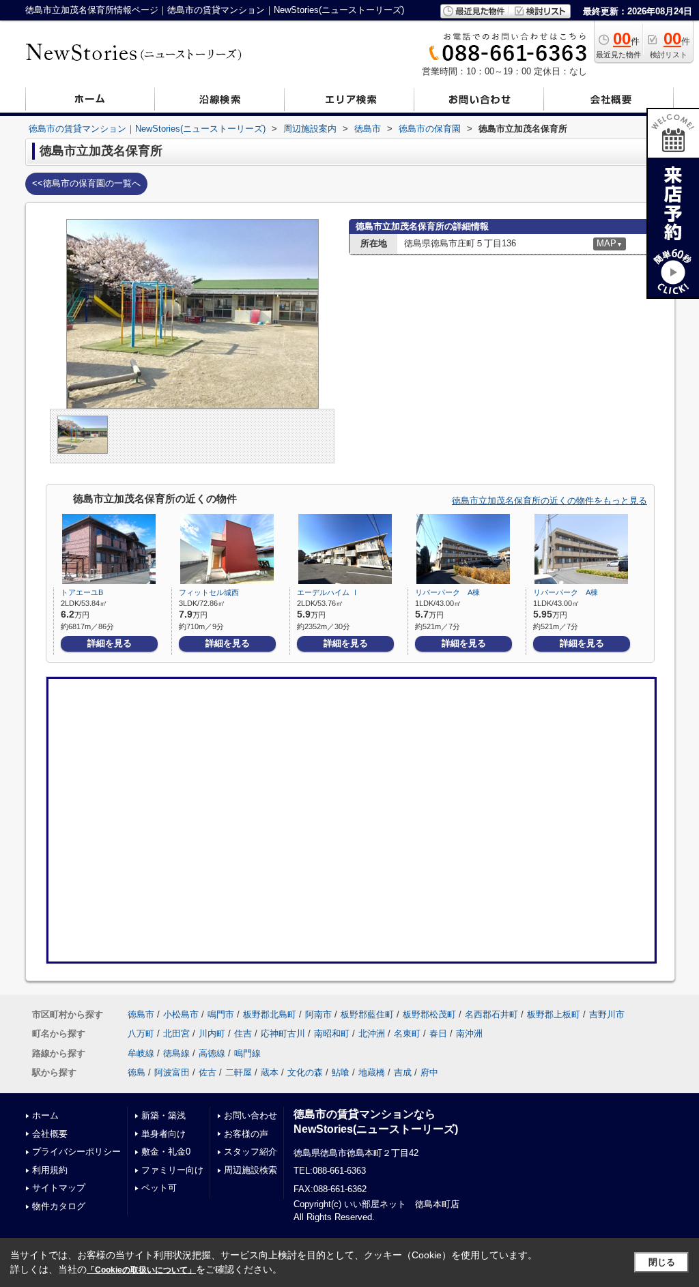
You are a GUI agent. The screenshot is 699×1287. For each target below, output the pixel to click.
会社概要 (50, 1134)
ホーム (45, 1115)
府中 (429, 1072)
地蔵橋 (371, 1072)
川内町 (212, 1033)
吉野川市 (607, 1014)
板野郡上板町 (553, 1014)
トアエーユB (82, 592)
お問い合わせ (250, 1115)
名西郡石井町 (491, 1014)
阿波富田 (172, 1072)
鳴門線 (247, 1053)
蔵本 (270, 1072)
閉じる (661, 1262)
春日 (438, 1033)
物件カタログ (58, 1206)
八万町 (141, 1033)
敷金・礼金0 (165, 1151)
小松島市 (181, 1014)
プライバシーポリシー (76, 1151)
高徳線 (212, 1053)
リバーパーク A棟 (447, 592)
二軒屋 (238, 1072)
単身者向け (163, 1134)
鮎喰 (341, 1072)
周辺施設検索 (250, 1170)
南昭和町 (332, 1033)
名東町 (407, 1033)
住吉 (243, 1033)
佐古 (207, 1072)
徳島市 (141, 1014)
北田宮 (176, 1033)
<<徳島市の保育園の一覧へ (86, 183)
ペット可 (159, 1188)
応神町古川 (283, 1033)
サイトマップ (58, 1188)
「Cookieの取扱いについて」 (141, 1270)
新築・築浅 (163, 1115)
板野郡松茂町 (429, 1014)
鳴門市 (221, 1014)
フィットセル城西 (209, 592)
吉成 (403, 1072)
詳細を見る (109, 643)
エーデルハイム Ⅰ (328, 592)
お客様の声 (246, 1134)
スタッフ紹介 (250, 1151)
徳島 (136, 1072)
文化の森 (305, 1072)
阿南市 (318, 1014)
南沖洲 (469, 1033)
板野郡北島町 (269, 1014)
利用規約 (50, 1170)
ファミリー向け (172, 1170)
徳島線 (176, 1053)
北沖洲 (371, 1033)
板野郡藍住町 (367, 1014)
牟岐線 (141, 1053)
